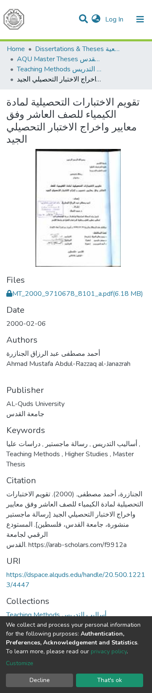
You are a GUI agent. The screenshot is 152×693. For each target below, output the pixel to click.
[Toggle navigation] (140, 19)
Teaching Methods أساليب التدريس (59, 69)
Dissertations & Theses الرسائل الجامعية (77, 49)
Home (16, 49)
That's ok (109, 680)
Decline (40, 680)
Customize (19, 663)
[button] (96, 19)
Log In (115, 19)
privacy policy (109, 651)
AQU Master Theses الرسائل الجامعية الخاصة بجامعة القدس (59, 59)
